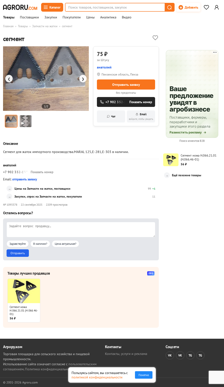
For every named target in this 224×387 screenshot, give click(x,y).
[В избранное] (155, 37)
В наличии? (40, 244)
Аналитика (108, 17)
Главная (8, 26)
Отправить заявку (126, 84)
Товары (8, 17)
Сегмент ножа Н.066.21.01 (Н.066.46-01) (24, 310)
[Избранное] (206, 7)
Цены (90, 17)
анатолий (104, 67)
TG (190, 355)
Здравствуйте (17, 244)
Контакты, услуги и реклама (126, 353)
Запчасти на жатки (45, 26)
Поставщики (29, 17)
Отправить (17, 253)
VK (170, 355)
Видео (126, 17)
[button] (169, 7)
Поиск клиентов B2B (192, 141)
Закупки (50, 17)
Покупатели (72, 17)
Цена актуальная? (65, 244)
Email (141, 116)
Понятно (143, 375)
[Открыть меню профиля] (216, 7)
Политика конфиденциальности (49, 369)
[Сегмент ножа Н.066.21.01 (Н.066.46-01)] (24, 291)
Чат (113, 116)
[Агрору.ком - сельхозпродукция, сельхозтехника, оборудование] (20, 7)
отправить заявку (24, 179)
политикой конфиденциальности (97, 377)
